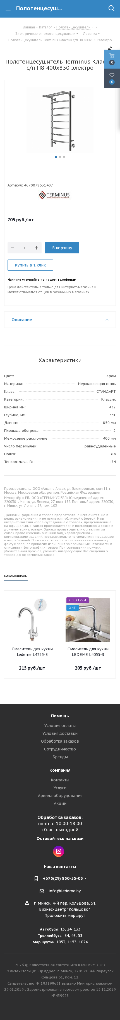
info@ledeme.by (65, 890)
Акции (60, 803)
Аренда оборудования (60, 795)
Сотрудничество (60, 749)
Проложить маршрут (64, 915)
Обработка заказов (60, 741)
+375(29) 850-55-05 (63, 878)
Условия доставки (60, 733)
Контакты (60, 779)
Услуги (60, 787)
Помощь (60, 715)
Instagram (58, 851)
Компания (60, 770)
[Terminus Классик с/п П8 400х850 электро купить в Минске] (60, 120)
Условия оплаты (60, 725)
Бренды (60, 756)
